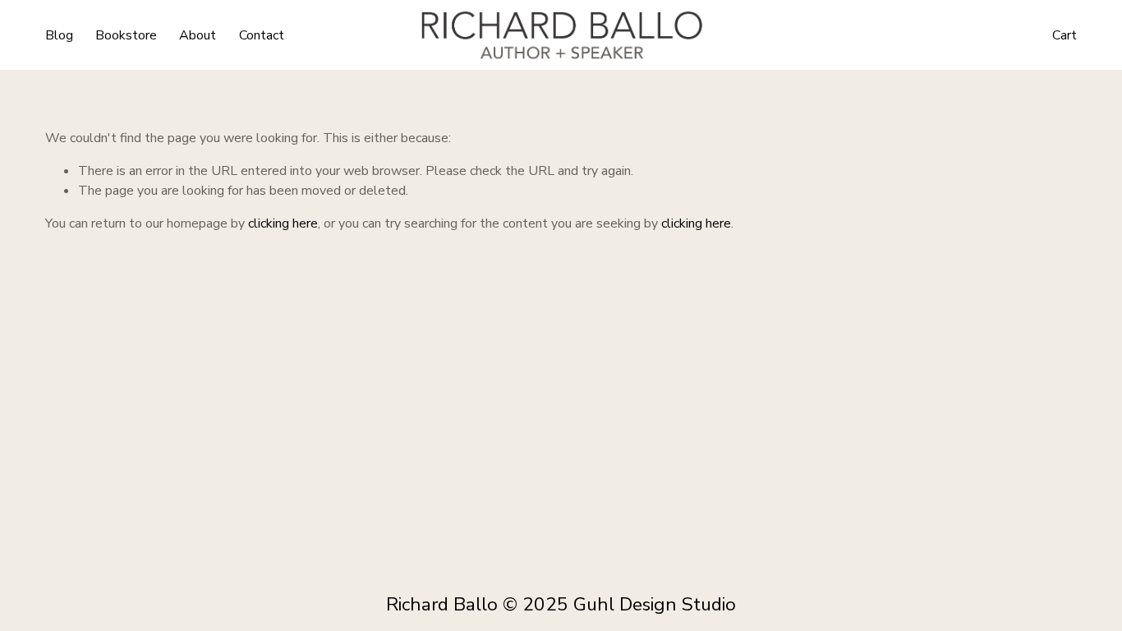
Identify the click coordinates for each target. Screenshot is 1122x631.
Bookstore (126, 35)
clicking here (283, 223)
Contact (261, 35)
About (197, 35)
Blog (59, 35)
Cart (1064, 35)
